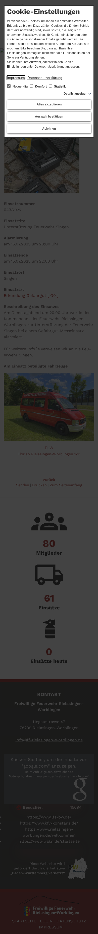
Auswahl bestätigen (49, 116)
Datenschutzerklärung (44, 78)
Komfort (40, 86)
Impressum (16, 78)
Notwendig (20, 86)
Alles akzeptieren (49, 104)
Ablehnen (49, 128)
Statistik (59, 86)
